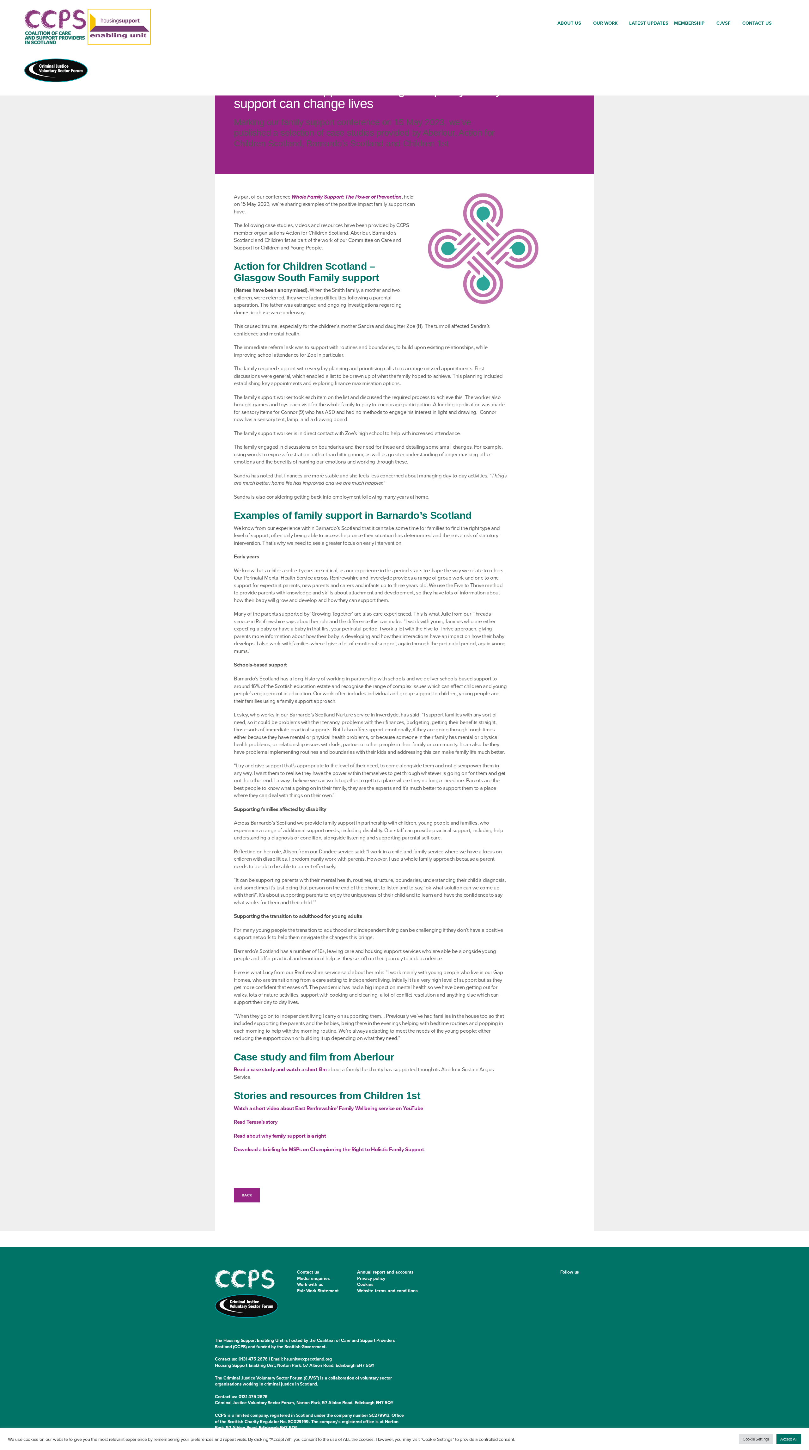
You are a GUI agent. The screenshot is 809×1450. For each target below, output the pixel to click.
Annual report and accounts (385, 1272)
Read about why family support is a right (280, 1136)
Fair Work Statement (318, 1290)
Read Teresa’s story (256, 1122)
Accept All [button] (788, 1439)
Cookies (365, 1284)
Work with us (310, 1284)
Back (247, 1195)
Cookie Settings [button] (756, 1439)
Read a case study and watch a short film (280, 1069)
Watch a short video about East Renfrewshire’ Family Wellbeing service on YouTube (328, 1108)
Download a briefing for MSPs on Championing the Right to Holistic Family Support (329, 1149)
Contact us (308, 1272)
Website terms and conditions (387, 1290)
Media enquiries (313, 1278)
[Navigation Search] (780, 24)
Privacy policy (371, 1278)
